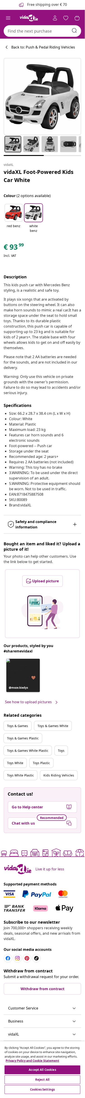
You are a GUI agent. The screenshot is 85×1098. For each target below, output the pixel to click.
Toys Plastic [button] (41, 763)
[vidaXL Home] (29, 18)
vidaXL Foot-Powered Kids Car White (38, 176)
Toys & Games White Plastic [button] (27, 750)
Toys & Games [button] (17, 726)
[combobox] (42, 31)
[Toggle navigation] (8, 18)
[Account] (55, 18)
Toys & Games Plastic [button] (23, 738)
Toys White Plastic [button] (20, 775)
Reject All (42, 1080)
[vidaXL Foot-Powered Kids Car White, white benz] (42, 96)
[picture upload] (42, 612)
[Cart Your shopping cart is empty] (77, 18)
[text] (14, 248)
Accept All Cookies (42, 1070)
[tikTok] (36, 958)
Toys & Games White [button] (53, 726)
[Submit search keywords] (74, 30)
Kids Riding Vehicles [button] (58, 775)
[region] (42, 1068)
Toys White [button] (15, 763)
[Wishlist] (66, 18)
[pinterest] (27, 958)
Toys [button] (61, 750)
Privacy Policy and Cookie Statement (32, 1061)
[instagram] (17, 958)
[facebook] (8, 958)
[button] (14, 218)
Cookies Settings (42, 1089)
